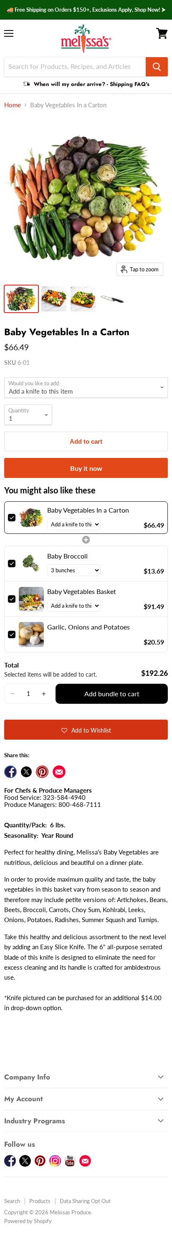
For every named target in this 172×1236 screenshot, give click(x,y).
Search (12, 1201)
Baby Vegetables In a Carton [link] (88, 510)
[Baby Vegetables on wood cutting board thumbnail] (83, 299)
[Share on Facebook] (10, 772)
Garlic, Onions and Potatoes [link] (88, 627)
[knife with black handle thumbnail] (112, 299)
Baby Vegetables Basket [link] (81, 591)
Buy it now (86, 468)
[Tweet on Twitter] (26, 772)
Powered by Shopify (28, 1221)
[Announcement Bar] (86, 10)
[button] (12, 693)
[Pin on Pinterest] (42, 772)
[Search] (157, 66)
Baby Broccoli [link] (67, 556)
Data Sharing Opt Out (85, 1201)
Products (40, 1201)
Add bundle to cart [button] (111, 694)
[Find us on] (59, 771)
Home (12, 105)
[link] (31, 517)
